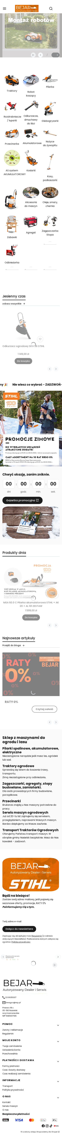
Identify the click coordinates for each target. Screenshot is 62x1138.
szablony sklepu (29, 1132)
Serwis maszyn (10, 1106)
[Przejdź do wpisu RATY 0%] (31, 674)
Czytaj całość (44, 709)
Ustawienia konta (11, 1049)
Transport (7, 1086)
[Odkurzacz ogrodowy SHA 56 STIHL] (23, 327)
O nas (5, 1109)
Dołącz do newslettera (19, 929)
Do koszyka (23, 361)
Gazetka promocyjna (20, 500)
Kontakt (6, 1102)
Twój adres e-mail (11, 921)
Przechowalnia (9, 1053)
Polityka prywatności (13, 1089)
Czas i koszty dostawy (13, 1069)
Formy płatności (10, 1066)
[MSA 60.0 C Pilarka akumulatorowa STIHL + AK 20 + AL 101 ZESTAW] (31, 580)
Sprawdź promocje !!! (31, 436)
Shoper (54, 1132)
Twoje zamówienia (12, 1046)
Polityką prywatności (21, 942)
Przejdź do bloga (11, 645)
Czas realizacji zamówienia (16, 1073)
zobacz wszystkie (11, 303)
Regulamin (37, 936)
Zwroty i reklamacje (12, 1029)
